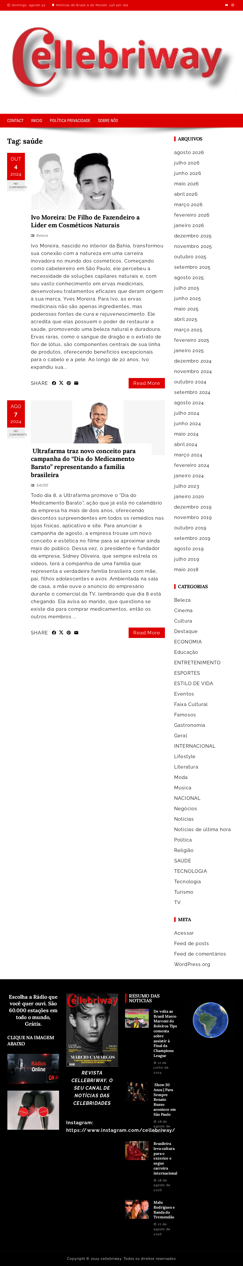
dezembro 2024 (193, 361)
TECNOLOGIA (190, 871)
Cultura (183, 621)
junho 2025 (187, 298)
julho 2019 (186, 559)
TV (177, 902)
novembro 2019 (193, 517)
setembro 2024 (192, 392)
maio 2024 (186, 434)
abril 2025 (185, 319)
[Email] (76, 383)
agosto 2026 (189, 152)
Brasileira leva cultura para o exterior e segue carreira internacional (165, 1158)
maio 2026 (186, 184)
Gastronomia (189, 725)
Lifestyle (185, 756)
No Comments (17, 185)
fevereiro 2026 (192, 215)
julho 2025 (186, 288)
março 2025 (188, 329)
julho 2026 (187, 163)
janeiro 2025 (189, 350)
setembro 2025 (192, 267)
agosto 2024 (189, 402)
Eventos (184, 694)
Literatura (186, 767)
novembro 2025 (193, 246)
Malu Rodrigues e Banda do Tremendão (164, 1209)
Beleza (42, 235)
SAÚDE (42, 485)
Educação (186, 652)
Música (183, 788)
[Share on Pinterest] (68, 383)
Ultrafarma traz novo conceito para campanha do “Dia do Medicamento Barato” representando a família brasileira (83, 463)
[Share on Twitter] (61, 382)
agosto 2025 (189, 277)
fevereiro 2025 (192, 340)
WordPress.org (192, 964)
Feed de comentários (200, 954)
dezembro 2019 (193, 507)
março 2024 (188, 455)
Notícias (184, 819)
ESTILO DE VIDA (194, 683)
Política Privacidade (70, 120)
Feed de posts (191, 943)
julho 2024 (186, 413)
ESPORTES (187, 673)
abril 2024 (185, 444)
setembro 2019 (192, 538)
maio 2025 (186, 309)
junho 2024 (187, 423)
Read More (146, 383)
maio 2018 (186, 569)
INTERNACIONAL (195, 746)
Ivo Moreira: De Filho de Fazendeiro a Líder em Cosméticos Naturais (85, 221)
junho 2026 (187, 173)
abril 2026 (186, 194)
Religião (184, 850)
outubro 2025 (190, 257)
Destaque (186, 631)
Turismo (183, 892)
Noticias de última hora (202, 829)
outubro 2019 (190, 528)
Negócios (185, 808)
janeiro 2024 (189, 475)
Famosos (185, 715)
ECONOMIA (188, 642)
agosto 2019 (189, 548)
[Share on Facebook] (54, 383)
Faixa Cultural (191, 704)
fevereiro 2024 (192, 465)
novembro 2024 (193, 371)
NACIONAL (187, 798)
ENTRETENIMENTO (197, 662)
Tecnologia (187, 881)
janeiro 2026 (189, 225)
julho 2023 (186, 486)
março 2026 (188, 204)
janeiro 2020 (189, 496)
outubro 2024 (190, 382)
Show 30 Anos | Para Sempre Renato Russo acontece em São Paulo (165, 1099)
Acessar (184, 933)
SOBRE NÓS (108, 120)
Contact (15, 120)
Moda (181, 777)
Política (183, 840)
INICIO (36, 120)
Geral (180, 735)
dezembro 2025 (193, 236)
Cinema (183, 610)
